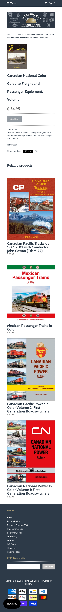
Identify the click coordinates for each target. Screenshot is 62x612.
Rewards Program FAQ (17, 525)
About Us (11, 548)
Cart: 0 (51, 3)
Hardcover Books (15, 529)
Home (10, 517)
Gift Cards (11, 544)
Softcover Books (14, 533)
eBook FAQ (12, 537)
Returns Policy (13, 552)
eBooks (10, 540)
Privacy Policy (13, 521)
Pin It (37, 151)
